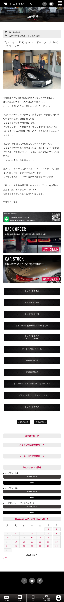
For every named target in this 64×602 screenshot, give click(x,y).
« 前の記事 (23, 422)
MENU (60, 3)
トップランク (17, 3)
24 (7, 546)
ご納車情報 (14, 36)
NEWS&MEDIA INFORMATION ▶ (32, 519)
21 (40, 542)
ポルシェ (25, 36)
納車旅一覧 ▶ (32, 436)
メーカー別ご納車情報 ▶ (32, 456)
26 (24, 546)
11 (16, 538)
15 (48, 538)
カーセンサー (32, 476)
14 (40, 538)
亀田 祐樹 (35, 36)
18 (16, 542)
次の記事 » (41, 422)
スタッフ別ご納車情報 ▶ (32, 445)
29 (48, 546)
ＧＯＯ (32, 483)
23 (57, 542)
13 (32, 538)
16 (57, 538)
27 (32, 546)
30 (57, 546)
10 (7, 538)
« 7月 (5, 558)
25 (16, 546)
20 (32, 542)
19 (24, 542)
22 (48, 542)
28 (40, 546)
